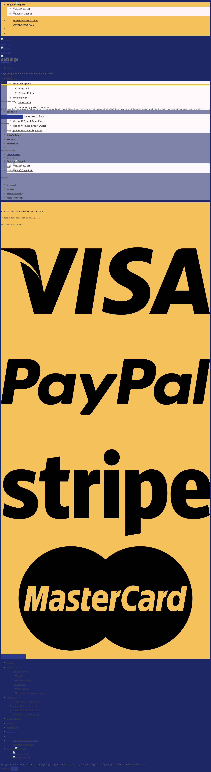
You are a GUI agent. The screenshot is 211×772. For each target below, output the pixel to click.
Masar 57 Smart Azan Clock (28, 116)
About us (23, 88)
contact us (12, 727)
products (12, 112)
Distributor (24, 102)
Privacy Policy (26, 93)
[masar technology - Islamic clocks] (7, 53)
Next (5, 82)
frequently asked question (31, 693)
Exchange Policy (15, 193)
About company (22, 83)
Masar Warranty (15, 198)
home (10, 663)
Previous (6, 78)
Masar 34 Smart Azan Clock (28, 121)
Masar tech (18, 224)
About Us (12, 667)
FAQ (9, 166)
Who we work (20, 97)
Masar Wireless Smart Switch (30, 125)
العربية (26, 9)
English (11, 4)
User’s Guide (14, 719)
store (10, 723)
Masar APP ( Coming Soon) (28, 130)
